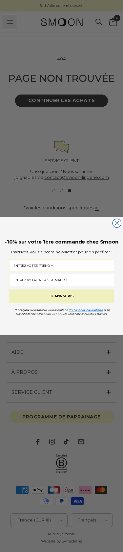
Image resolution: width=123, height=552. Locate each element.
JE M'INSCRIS (61, 296)
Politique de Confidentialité (86, 310)
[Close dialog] (117, 223)
